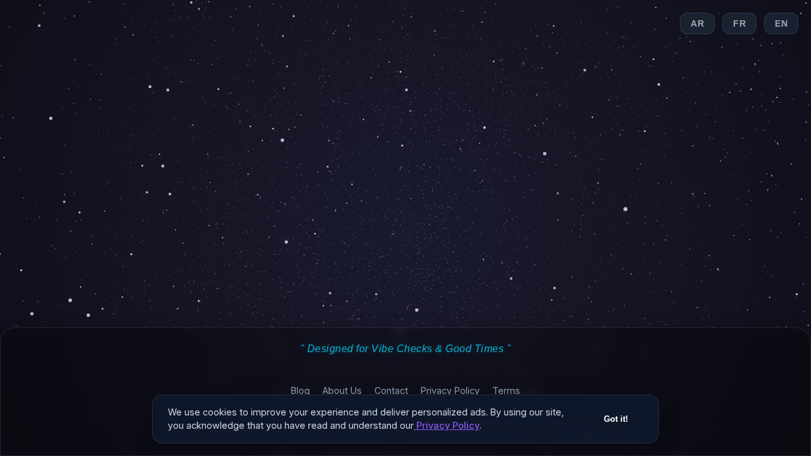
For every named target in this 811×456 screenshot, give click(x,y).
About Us (342, 390)
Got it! (616, 419)
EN (781, 23)
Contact (391, 390)
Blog (300, 390)
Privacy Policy (450, 390)
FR (739, 23)
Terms (506, 390)
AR (697, 23)
